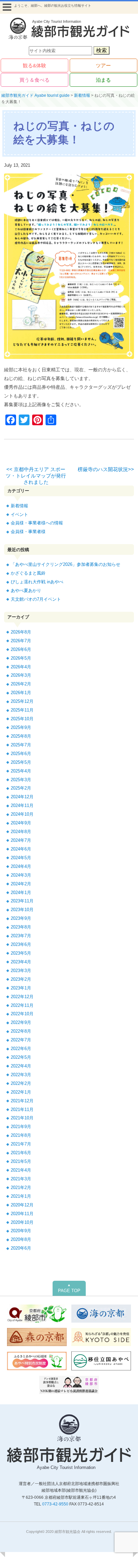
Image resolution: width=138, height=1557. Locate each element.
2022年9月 (21, 1022)
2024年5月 (21, 857)
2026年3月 (21, 675)
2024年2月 (21, 883)
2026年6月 (21, 649)
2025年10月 (22, 718)
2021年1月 (21, 1196)
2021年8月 (21, 1135)
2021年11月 (22, 1109)
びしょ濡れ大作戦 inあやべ (37, 581)
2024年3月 (21, 875)
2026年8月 (21, 632)
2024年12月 (22, 796)
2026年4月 (21, 666)
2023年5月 (21, 953)
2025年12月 (22, 701)
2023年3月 (21, 970)
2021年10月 (22, 1117)
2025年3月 (21, 779)
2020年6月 (21, 1248)
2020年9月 (21, 1230)
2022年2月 (21, 1083)
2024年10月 (22, 814)
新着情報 (19, 505)
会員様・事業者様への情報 (37, 522)
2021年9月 (21, 1126)
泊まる (103, 80)
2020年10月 (22, 1222)
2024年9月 (21, 822)
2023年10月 (22, 909)
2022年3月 (21, 1074)
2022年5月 (21, 1057)
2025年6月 (21, 753)
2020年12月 (22, 1204)
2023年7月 (21, 935)
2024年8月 (21, 831)
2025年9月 (21, 727)
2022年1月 (21, 1092)
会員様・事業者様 (28, 531)
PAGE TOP (69, 1288)
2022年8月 (21, 1031)
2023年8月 (21, 927)
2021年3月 (21, 1178)
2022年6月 (21, 1048)
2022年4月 (21, 1065)
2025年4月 (21, 770)
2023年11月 (22, 900)
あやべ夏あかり (26, 590)
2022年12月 (22, 996)
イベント (19, 514)
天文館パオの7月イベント (36, 599)
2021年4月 (21, 1170)
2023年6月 (21, 944)
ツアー (103, 65)
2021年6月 (21, 1152)
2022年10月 (22, 1013)
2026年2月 (21, 683)
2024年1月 (21, 892)
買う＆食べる (34, 80)
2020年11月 (22, 1213)
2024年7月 (21, 840)
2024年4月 (21, 866)
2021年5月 (21, 1161)
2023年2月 (21, 979)
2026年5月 (21, 658)
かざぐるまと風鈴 (28, 573)
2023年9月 (21, 918)
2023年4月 (21, 961)
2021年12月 (22, 1100)
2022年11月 (22, 1005)
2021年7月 (21, 1143)
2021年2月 (21, 1187)
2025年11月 (22, 710)
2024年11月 (22, 805)
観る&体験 (34, 65)
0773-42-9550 (55, 1504)
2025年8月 (21, 736)
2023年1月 (21, 987)
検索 (101, 50)
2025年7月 (21, 744)
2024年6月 (21, 848)
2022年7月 (21, 1039)
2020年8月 (21, 1239)
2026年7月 (21, 640)
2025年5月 (21, 762)
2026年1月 (21, 692)
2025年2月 (21, 788)
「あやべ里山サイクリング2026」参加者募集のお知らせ (65, 564)
